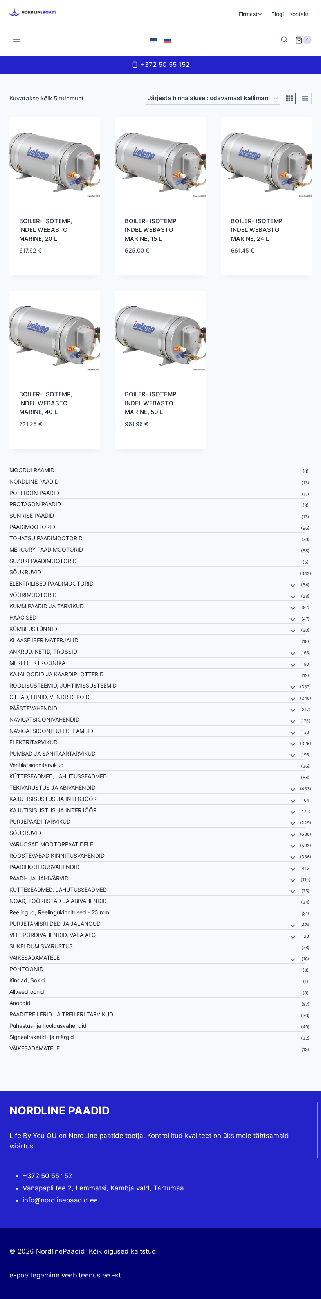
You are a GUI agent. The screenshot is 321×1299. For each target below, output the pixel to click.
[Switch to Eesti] (153, 39)
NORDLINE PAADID (34, 481)
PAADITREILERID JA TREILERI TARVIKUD (61, 1014)
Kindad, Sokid (27, 980)
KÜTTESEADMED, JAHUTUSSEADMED (58, 776)
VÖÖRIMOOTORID (33, 594)
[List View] (305, 98)
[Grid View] (289, 98)
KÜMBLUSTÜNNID (33, 628)
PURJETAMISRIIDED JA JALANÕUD (55, 923)
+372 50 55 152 (47, 1176)
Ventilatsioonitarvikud (36, 764)
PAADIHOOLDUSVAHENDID (44, 867)
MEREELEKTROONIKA (37, 662)
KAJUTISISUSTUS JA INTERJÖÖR (53, 799)
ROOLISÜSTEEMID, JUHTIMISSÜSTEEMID (63, 685)
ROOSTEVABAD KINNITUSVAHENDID (57, 855)
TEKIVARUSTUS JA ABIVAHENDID (52, 787)
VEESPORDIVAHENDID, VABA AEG (52, 935)
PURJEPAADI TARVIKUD (39, 821)
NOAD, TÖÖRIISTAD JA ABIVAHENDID (58, 901)
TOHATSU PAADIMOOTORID (46, 538)
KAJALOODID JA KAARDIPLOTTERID (56, 674)
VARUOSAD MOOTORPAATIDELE (51, 844)
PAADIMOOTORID (32, 526)
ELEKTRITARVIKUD (33, 742)
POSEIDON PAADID (34, 492)
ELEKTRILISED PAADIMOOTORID (51, 583)
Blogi (277, 14)
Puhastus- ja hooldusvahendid (48, 1025)
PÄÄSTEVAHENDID (33, 708)
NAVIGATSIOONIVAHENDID (44, 719)
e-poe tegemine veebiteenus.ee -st (65, 1275)
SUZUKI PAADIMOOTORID (43, 560)
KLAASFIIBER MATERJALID (43, 640)
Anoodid (20, 1003)
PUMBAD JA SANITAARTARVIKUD (52, 753)
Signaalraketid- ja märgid (41, 1037)
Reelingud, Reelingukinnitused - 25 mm (59, 912)
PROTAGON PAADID (35, 504)
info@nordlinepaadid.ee (60, 1200)
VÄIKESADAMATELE (34, 957)
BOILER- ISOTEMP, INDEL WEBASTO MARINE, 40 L (45, 403)
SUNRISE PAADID (31, 515)
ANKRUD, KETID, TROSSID (43, 651)
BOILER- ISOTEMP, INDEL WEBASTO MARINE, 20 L (45, 229)
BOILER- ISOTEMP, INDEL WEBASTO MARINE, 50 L (151, 403)
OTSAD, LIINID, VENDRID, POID (49, 696)
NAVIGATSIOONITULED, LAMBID (51, 730)
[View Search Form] (284, 40)
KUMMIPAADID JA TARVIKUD (46, 606)
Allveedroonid (26, 991)
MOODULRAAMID (31, 470)
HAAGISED (22, 617)
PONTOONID (26, 969)
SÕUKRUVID (25, 572)
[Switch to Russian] (167, 39)
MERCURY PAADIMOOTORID (46, 549)
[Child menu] (292, 585)
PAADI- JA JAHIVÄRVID (39, 878)
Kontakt (299, 14)
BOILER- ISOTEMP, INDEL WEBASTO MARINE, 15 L (151, 229)
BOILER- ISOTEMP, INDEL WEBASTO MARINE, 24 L (257, 229)
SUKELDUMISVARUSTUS (41, 946)
